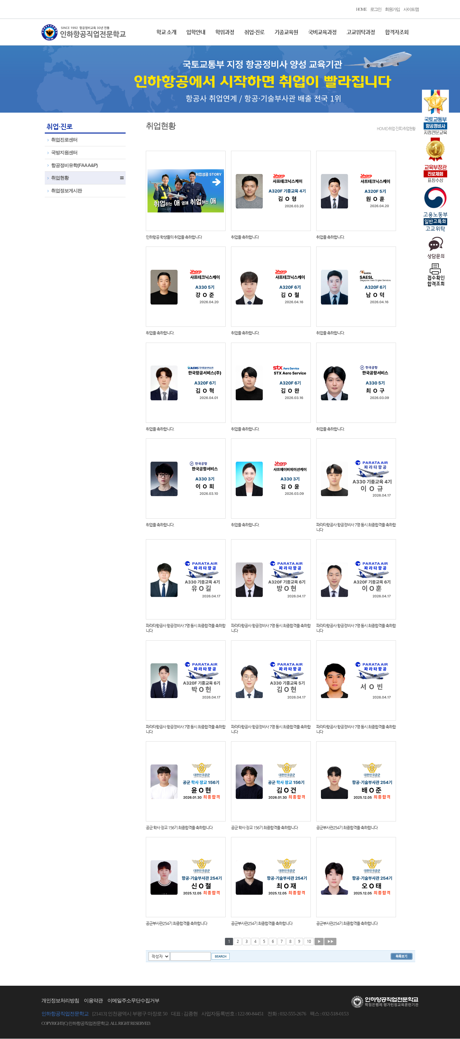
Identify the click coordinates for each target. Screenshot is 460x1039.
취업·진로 (254, 32)
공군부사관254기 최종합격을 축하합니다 (346, 827)
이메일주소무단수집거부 (133, 1000)
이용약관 (93, 1000)
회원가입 (392, 9)
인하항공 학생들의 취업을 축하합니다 (174, 237)
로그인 (376, 9)
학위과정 (224, 32)
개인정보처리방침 (60, 1000)
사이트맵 (411, 9)
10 (309, 941)
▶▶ (330, 941)
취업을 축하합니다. (330, 237)
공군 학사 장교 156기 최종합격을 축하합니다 (179, 827)
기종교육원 (286, 32)
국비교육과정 (322, 32)
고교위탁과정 (361, 32)
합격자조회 (396, 32)
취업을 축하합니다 (245, 237)
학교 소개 (166, 32)
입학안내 (195, 32)
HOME (361, 9)
